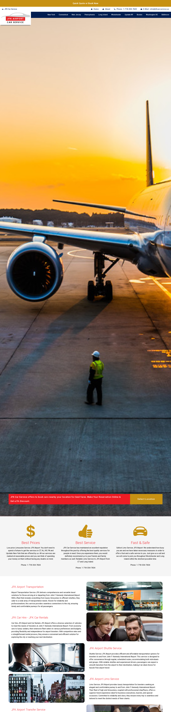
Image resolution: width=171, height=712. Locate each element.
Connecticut (63, 15)
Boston (139, 15)
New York (51, 15)
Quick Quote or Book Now (85, 3)
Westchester (116, 15)
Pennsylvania (90, 15)
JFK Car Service (10, 9)
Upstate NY (129, 15)
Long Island (103, 15)
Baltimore (165, 15)
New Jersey (76, 15)
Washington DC (152, 15)
